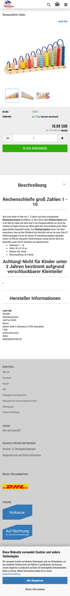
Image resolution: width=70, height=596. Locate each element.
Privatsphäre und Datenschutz (14, 395)
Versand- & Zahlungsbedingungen (19, 449)
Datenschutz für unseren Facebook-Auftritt (20, 400)
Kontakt (6, 383)
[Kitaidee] (7, 4)
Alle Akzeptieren (35, 580)
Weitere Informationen (35, 589)
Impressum (7, 377)
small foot (62, 21)
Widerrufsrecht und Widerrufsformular (22, 455)
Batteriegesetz (8, 406)
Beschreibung (32, 185)
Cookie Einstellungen (11, 412)
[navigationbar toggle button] (66, 4)
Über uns (6, 372)
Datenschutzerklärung (11, 573)
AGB (4, 389)
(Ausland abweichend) (49, 116)
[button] (8, 138)
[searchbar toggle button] (49, 4)
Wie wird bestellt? (12, 430)
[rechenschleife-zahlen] (35, 53)
